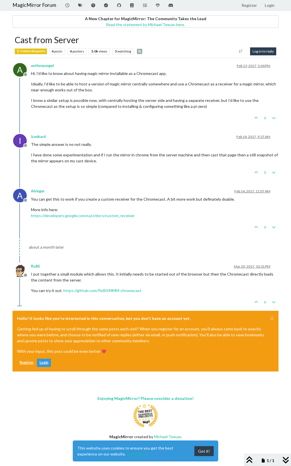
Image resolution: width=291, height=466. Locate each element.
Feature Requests (32, 51)
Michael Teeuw (167, 436)
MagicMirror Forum (34, 5)
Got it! (204, 451)
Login (44, 362)
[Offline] (22, 270)
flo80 (35, 266)
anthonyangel (42, 66)
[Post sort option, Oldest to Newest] (241, 51)
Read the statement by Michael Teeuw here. (145, 24)
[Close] (271, 318)
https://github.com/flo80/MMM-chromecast (102, 290)
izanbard (38, 137)
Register (27, 362)
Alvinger (38, 191)
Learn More (137, 454)
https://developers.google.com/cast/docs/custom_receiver (83, 215)
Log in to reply (263, 51)
